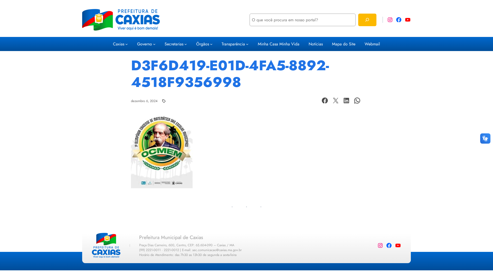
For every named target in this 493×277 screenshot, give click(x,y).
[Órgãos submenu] (211, 44)
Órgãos (202, 44)
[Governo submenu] (154, 44)
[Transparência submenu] (247, 44)
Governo (144, 44)
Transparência (233, 44)
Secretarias (174, 44)
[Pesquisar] (367, 20)
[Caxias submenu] (126, 44)
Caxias (118, 44)
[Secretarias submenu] (185, 44)
